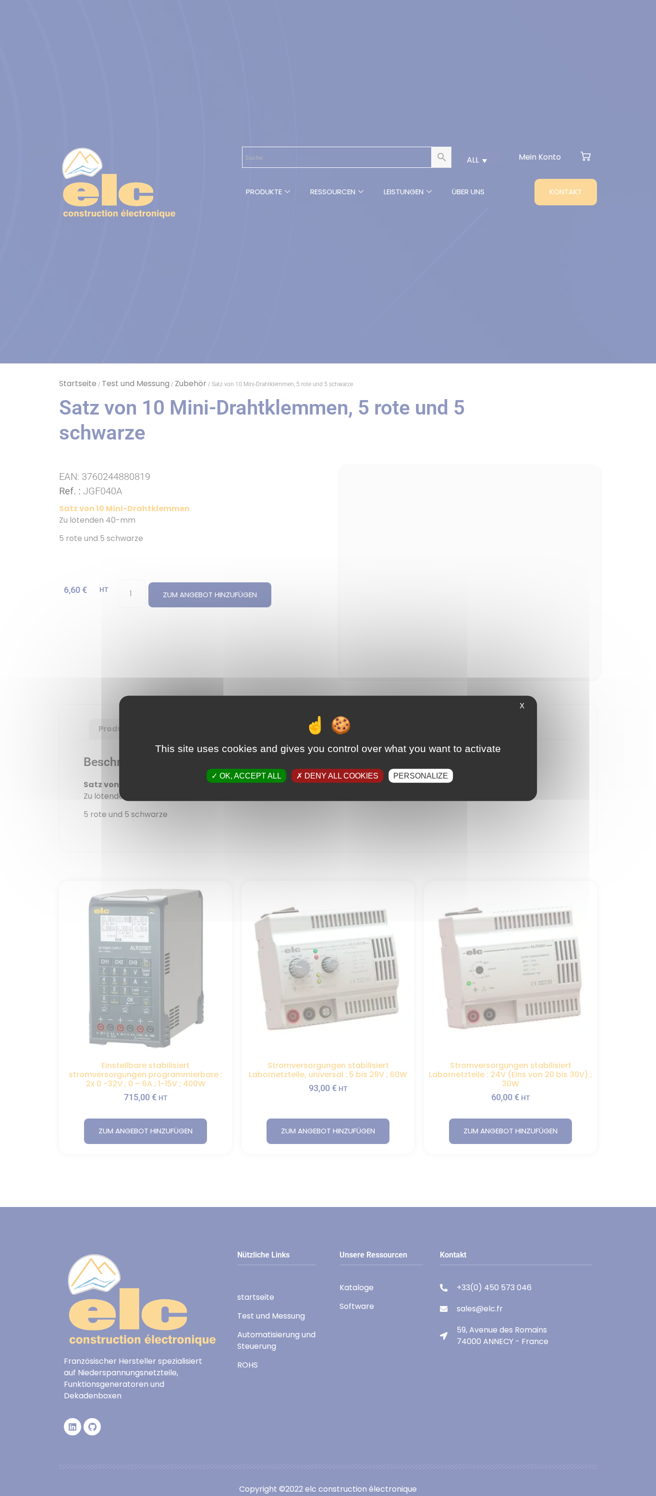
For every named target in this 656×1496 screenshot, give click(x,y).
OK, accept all (249, 775)
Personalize (420, 775)
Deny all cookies (340, 775)
